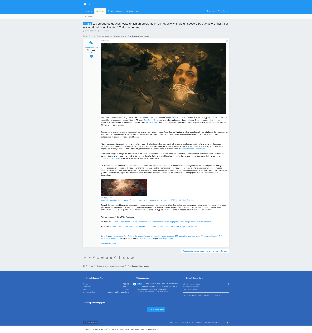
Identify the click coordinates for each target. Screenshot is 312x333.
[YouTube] (228, 329)
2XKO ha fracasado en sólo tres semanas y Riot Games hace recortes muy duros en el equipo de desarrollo (155, 226)
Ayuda (214, 322)
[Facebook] (213, 329)
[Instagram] (217, 329)
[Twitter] (224, 329)
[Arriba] (224, 322)
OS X (139, 294)
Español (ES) (93, 322)
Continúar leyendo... (109, 243)
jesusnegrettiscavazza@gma (118, 292)
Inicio (220, 322)
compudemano (90, 31)
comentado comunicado (110, 158)
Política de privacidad (203, 322)
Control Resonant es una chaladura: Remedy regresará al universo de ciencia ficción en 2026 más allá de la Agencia (147, 200)
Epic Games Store (151, 120)
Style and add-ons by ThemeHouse (144, 329)
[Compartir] (223, 41)
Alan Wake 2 (177, 118)
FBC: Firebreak (152, 122)
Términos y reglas (186, 322)
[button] (122, 11)
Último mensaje (142, 278)
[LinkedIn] (221, 329)
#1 (227, 41)
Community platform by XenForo (106, 329)
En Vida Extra (106, 198)
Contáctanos (173, 322)
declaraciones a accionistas (194, 149)
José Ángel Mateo (165, 238)
